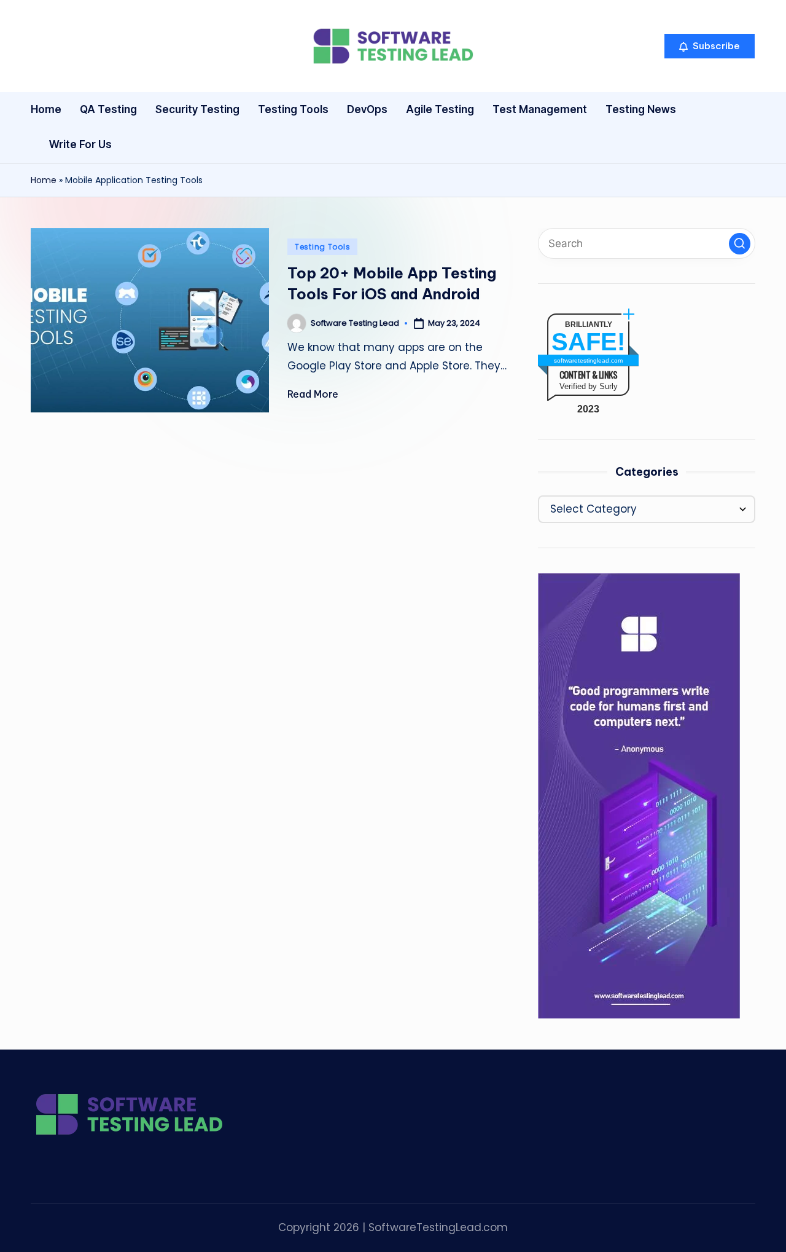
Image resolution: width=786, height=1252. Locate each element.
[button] (709, 46)
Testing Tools (322, 247)
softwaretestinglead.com (588, 360)
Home (43, 180)
